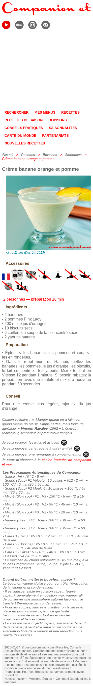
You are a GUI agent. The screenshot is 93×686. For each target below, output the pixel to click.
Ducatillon (11, 675)
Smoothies (73, 155)
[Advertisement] (46, 70)
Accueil (7, 155)
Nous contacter (14, 679)
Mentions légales (40, 679)
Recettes (28, 155)
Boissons (50, 155)
